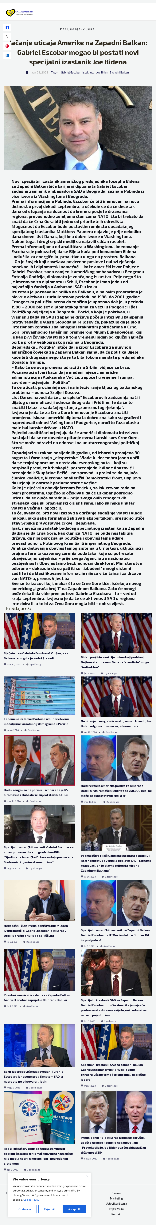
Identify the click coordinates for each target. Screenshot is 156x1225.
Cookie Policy (31, 1199)
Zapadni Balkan (119, 72)
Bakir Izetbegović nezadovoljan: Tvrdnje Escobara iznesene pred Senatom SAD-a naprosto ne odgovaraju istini (33, 1076)
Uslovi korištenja (116, 1203)
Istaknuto (88, 72)
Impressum (116, 1209)
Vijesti (89, 28)
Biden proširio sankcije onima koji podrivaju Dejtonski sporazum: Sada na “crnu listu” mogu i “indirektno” (115, 662)
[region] (49, 1195)
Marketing (116, 1198)
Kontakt (116, 1214)
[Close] (87, 1176)
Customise (24, 1209)
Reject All (50, 1209)
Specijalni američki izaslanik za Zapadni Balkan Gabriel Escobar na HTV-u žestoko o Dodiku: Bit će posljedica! (115, 935)
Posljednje (70, 28)
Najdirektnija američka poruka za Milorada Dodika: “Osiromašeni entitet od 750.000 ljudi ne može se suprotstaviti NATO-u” (116, 790)
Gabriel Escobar (71, 72)
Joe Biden (102, 72)
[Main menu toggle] (146, 13)
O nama (116, 1193)
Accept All (74, 1209)
